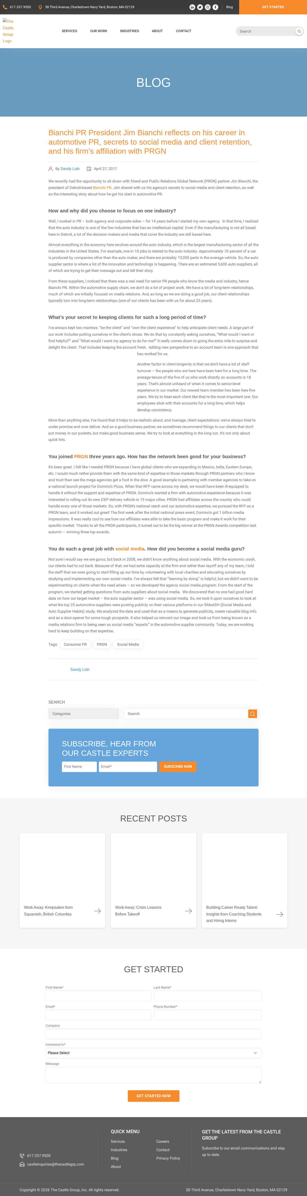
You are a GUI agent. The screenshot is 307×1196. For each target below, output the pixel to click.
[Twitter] (200, 7)
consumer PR (75, 644)
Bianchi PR (102, 187)
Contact (163, 1150)
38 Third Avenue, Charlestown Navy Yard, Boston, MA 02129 (89, 7)
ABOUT (157, 31)
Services (118, 1141)
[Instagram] (208, 7)
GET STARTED (273, 7)
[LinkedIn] (192, 7)
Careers (162, 1141)
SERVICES (69, 31)
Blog (229, 7)
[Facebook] (215, 7)
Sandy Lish (70, 168)
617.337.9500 (20, 7)
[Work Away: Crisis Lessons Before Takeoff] (153, 880)
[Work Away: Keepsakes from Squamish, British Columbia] (62, 880)
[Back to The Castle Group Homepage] (13, 31)
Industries (119, 1150)
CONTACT (183, 31)
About (116, 1166)
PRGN (81, 456)
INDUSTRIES (129, 31)
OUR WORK (98, 31)
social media (129, 548)
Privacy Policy (168, 1158)
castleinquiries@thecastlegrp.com (55, 1164)
